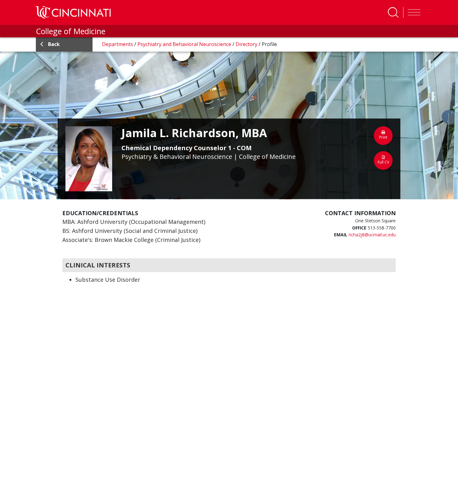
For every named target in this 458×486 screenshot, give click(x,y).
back (54, 44)
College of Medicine (70, 31)
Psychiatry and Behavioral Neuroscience (184, 44)
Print (383, 137)
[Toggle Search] (393, 12)
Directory (247, 44)
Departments (118, 44)
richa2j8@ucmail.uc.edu (372, 235)
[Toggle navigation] (412, 12)
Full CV (383, 162)
